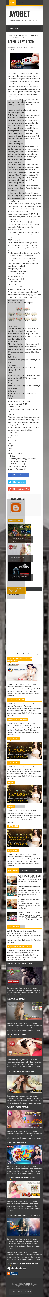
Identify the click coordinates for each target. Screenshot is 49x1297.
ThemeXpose (29, 1286)
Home (13, 1292)
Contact (28, 1292)
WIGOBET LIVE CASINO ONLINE (29, 876)
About (20, 1292)
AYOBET (19, 14)
